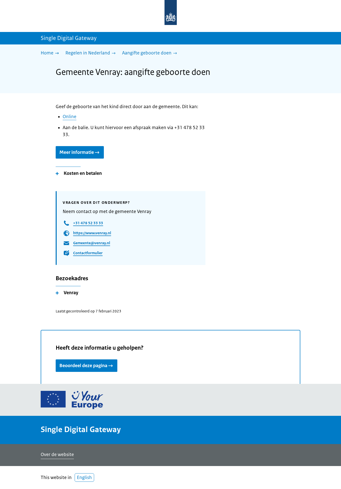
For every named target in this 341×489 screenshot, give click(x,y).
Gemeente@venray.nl (91, 243)
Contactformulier (88, 252)
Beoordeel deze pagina (83, 366)
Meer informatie (76, 152)
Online (69, 117)
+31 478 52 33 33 (88, 223)
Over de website (57, 455)
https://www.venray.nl (92, 233)
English (84, 478)
